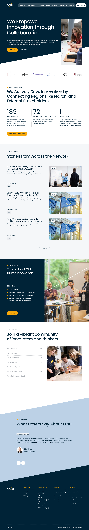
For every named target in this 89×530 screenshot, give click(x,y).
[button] (32, 5)
